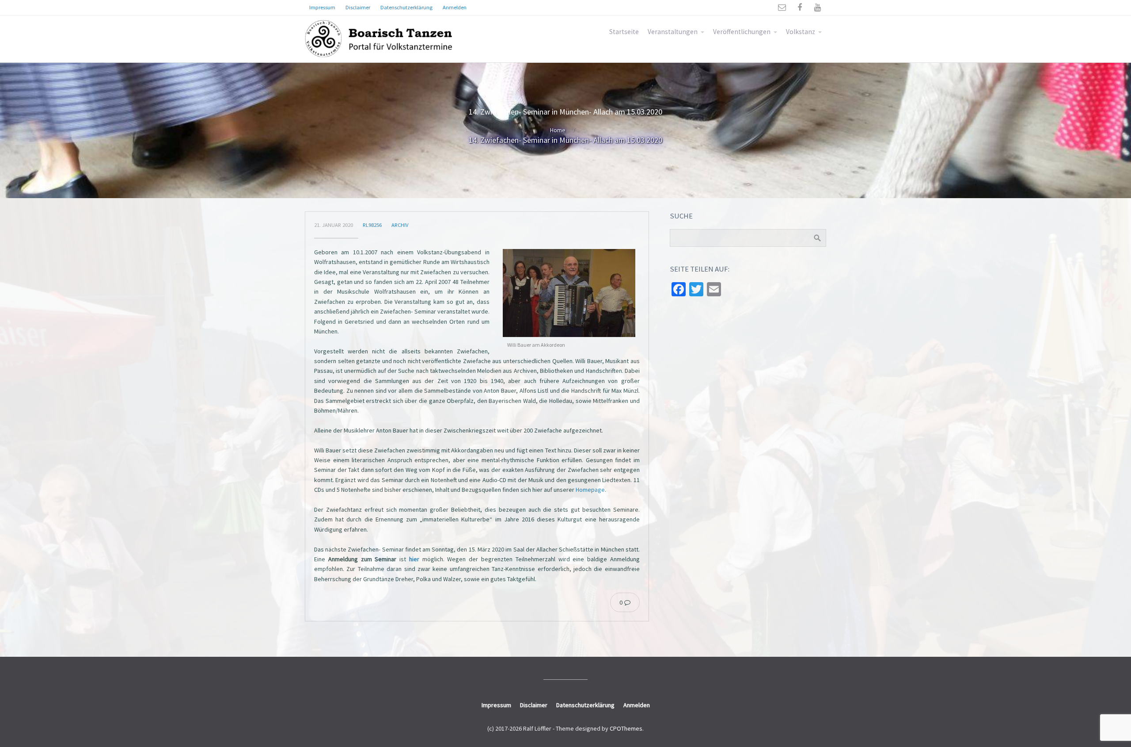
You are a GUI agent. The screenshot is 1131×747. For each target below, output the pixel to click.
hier (414, 559)
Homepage (590, 490)
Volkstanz (800, 31)
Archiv (399, 225)
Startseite (624, 31)
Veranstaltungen (673, 31)
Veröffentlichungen (741, 31)
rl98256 (372, 225)
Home (558, 130)
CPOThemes (626, 728)
